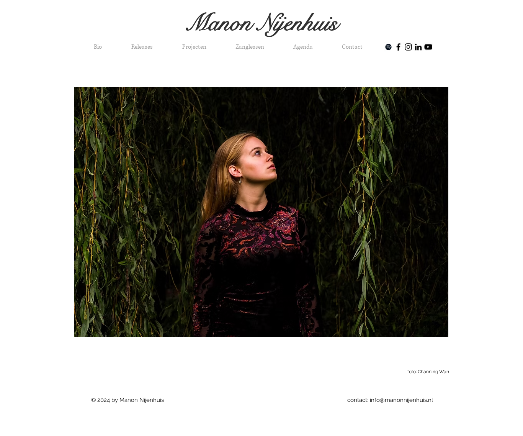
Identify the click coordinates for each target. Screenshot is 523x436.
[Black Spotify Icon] (388, 47)
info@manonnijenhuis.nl (401, 400)
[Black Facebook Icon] (398, 47)
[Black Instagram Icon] (408, 47)
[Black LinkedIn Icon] (418, 47)
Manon (221, 23)
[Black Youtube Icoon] (428, 47)
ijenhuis (305, 23)
